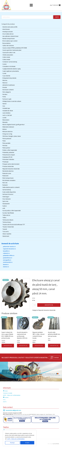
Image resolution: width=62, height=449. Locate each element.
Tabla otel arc (6, 215)
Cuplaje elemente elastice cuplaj (11, 69)
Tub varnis (5, 231)
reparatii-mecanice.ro (9, 249)
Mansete (4, 122)
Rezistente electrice (7, 171)
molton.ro (6, 267)
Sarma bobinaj (6, 189)
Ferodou (4, 94)
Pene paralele (6, 143)
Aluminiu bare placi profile (9, 27)
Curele (4, 73)
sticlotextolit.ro (7, 262)
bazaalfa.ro (6, 251)
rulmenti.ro (6, 253)
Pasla (4, 141)
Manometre (5, 120)
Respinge (12, 442)
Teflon (4, 217)
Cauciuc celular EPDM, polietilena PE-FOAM (14, 48)
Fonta (4, 96)
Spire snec (5, 201)
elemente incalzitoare (8, 85)
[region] (19, 438)
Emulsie (4, 87)
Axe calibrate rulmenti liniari (10, 36)
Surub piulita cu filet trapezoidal (11, 210)
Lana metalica (6, 113)
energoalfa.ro (7, 260)
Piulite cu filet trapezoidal (9, 150)
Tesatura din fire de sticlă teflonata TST (13, 224)
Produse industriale (8, 166)
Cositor (4, 64)
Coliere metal (6, 57)
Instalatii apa (6, 108)
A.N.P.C (5, 401)
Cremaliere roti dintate (8, 66)
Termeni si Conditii (7, 393)
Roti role (4, 183)
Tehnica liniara (6, 222)
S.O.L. (4, 399)
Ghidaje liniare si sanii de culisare (11, 101)
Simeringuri (5, 196)
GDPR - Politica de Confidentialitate (16, 439)
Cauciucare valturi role (8, 52)
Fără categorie (6, 92)
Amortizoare (6, 29)
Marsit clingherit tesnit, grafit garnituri (13, 124)
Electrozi (4, 83)
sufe (3, 208)
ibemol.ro (6, 264)
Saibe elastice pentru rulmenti (11, 187)
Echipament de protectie (9, 78)
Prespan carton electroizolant (10, 164)
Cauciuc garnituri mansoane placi (11, 50)
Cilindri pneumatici (7, 55)
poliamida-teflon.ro (8, 255)
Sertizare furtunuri (7, 194)
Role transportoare (7, 178)
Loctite (4, 117)
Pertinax (4, 145)
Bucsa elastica (6, 43)
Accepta (27, 442)
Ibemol (4, 103)
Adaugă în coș (49, 305)
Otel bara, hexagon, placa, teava (11, 136)
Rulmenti (5, 185)
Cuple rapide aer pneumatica (10, 71)
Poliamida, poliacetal (8, 152)
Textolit (4, 229)
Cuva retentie (6, 76)
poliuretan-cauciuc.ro (9, 246)
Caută (57, 17)
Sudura (4, 206)
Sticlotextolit (6, 203)
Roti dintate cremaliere (8, 180)
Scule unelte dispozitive (9, 192)
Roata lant (5, 176)
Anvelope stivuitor (7, 31)
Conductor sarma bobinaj (9, 62)
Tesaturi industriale (8, 227)
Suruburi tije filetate (8, 213)
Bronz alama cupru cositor (10, 41)
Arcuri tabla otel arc (8, 34)
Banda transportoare (8, 38)
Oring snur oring (7, 134)
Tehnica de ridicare (7, 220)
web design (50, 443)
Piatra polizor (6, 148)
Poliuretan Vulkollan (8, 159)
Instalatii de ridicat (7, 110)
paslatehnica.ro (7, 258)
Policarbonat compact (8, 155)
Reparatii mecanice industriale (11, 169)
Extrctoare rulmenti (8, 89)
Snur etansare (6, 199)
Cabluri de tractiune (8, 45)
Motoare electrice (7, 131)
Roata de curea (6, 173)
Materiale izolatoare (8, 127)
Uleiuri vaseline (6, 234)
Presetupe (5, 162)
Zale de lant (5, 236)
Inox (3, 106)
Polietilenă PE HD (7, 157)
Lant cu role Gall (7, 115)
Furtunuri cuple (6, 99)
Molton (4, 129)
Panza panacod (6, 138)
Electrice (4, 80)
